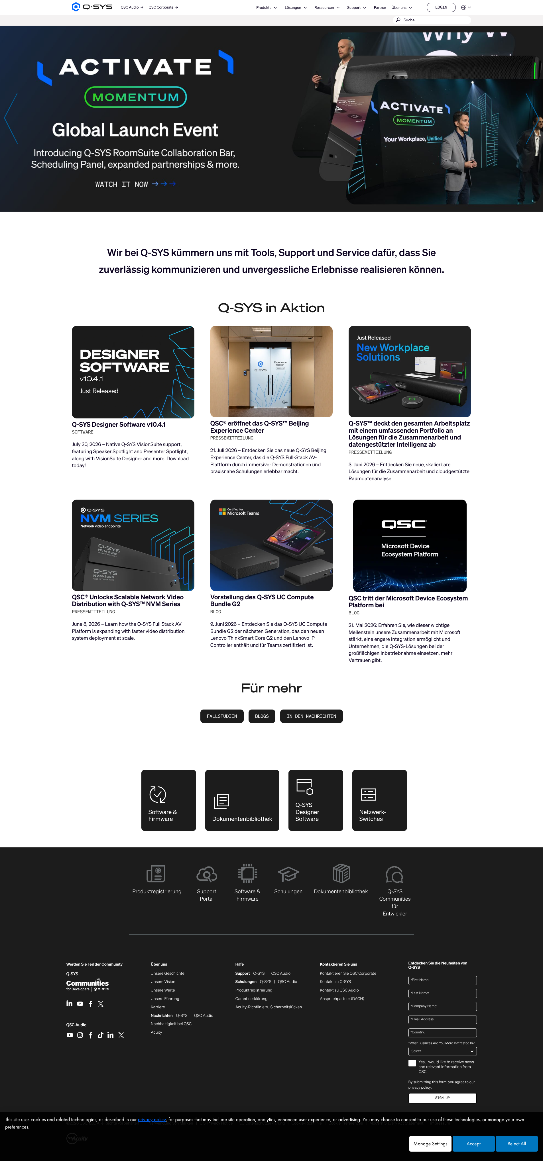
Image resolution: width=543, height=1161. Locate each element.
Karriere (158, 1007)
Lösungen (293, 7)
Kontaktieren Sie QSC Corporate (348, 973)
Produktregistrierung (253, 990)
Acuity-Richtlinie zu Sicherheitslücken (268, 1007)
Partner (380, 7)
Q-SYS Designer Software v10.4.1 (118, 424)
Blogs (262, 716)
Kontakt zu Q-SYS (335, 981)
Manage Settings (430, 1143)
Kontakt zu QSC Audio (339, 990)
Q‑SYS (72, 974)
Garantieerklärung (251, 999)
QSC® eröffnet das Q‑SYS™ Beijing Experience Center (259, 427)
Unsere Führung (165, 999)
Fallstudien (222, 716)
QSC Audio (76, 1027)
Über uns (399, 7)
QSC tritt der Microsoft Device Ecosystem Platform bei (408, 602)
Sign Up (442, 1098)
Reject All (517, 1143)
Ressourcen (324, 7)
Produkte (263, 7)
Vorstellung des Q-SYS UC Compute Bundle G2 (262, 600)
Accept (474, 1143)
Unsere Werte (163, 990)
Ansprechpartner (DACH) (342, 998)
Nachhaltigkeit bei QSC (171, 1024)
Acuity (156, 1032)
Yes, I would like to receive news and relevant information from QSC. (446, 1067)
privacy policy (419, 1087)
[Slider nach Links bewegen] (10, 118)
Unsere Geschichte (167, 973)
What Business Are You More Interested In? (441, 1043)
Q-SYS (259, 973)
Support (354, 7)
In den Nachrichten (311, 716)
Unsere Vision (163, 982)
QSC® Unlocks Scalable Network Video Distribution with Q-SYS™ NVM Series (128, 600)
